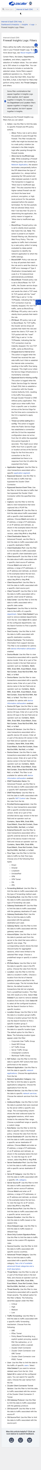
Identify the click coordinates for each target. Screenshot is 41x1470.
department (11, 614)
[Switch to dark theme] (21, 13)
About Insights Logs (28, 53)
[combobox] (8, 9)
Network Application (19, 165)
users (26, 1365)
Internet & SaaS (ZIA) (24, 9)
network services (29, 1093)
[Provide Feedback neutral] (20, 1440)
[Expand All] (36, 45)
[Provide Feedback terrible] (29, 1440)
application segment (22, 473)
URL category (20, 1180)
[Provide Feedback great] (11, 1440)
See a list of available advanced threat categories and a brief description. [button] (20, 1266)
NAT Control (20, 798)
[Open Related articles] (38, 302)
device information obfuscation (23, 649)
